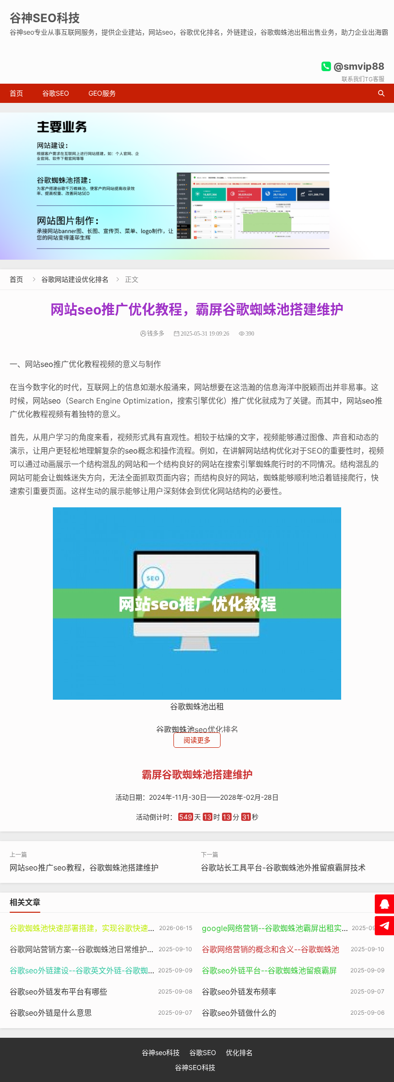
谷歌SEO (55, 93)
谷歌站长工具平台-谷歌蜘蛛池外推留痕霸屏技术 (283, 867)
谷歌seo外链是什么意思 (51, 1013)
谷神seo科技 (161, 1052)
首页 (16, 93)
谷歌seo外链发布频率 (239, 991)
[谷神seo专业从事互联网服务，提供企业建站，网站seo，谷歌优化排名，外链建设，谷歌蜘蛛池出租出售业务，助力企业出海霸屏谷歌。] (197, 186)
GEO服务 (102, 93)
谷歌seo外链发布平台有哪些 (58, 991)
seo (46, 364)
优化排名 (239, 1052)
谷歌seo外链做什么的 (239, 1013)
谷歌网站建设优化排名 (75, 279)
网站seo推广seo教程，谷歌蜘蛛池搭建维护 (84, 867)
